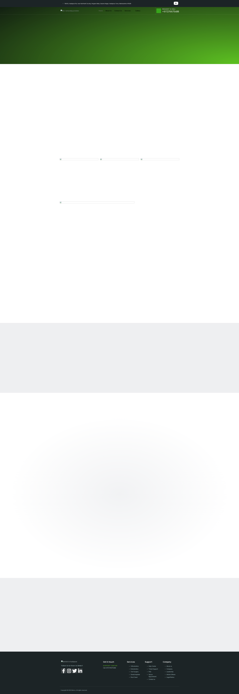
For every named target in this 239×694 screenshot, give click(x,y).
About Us (108, 11)
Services (128, 11)
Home (101, 11)
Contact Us (118, 11)
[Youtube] (176, 3)
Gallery (137, 11)
